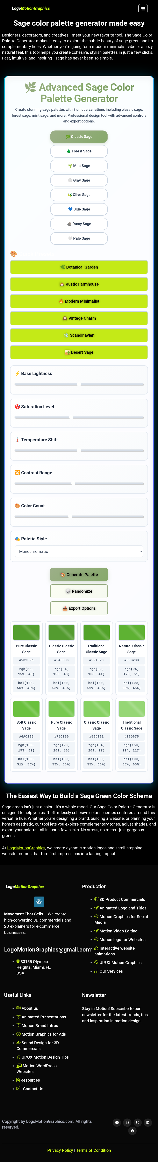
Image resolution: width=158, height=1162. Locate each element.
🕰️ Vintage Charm (79, 318)
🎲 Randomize (79, 591)
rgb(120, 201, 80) (61, 748)
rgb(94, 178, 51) (131, 671)
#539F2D (26, 660)
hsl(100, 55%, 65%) (131, 761)
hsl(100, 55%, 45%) (131, 685)
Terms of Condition (93, 1150)
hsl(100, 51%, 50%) (26, 761)
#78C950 (61, 737)
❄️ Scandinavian (79, 335)
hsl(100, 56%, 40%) (26, 685)
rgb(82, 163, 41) (96, 671)
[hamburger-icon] (143, 8)
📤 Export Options (79, 608)
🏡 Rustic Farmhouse (79, 284)
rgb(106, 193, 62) (26, 748)
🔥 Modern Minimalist (79, 301)
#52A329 (96, 660)
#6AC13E (26, 737)
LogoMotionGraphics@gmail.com (47, 949)
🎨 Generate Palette (79, 574)
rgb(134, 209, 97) (96, 748)
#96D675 (131, 737)
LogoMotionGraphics (26, 847)
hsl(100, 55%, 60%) (96, 761)
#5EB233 (131, 660)
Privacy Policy (60, 1150)
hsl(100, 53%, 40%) (61, 685)
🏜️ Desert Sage (79, 352)
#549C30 (61, 660)
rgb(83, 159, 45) (26, 671)
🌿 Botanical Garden (79, 267)
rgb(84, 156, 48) (61, 671)
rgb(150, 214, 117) (131, 748)
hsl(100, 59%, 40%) (96, 685)
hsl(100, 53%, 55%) (61, 761)
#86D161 (96, 737)
